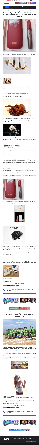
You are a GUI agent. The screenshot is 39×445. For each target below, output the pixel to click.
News (8, 6)
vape (16, 283)
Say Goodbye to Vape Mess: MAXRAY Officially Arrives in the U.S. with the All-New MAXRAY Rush (6, 303)
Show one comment (19, 293)
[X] (8, 290)
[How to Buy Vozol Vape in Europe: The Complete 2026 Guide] (24, 300)
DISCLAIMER (32, 289)
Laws (18, 6)
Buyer (14, 6)
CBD (16, 6)
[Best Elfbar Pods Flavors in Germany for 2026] (15, 300)
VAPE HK (8, 288)
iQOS (18, 283)
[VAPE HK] (7, 3)
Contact (25, 6)
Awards (21, 6)
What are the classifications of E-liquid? (7, 164)
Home (3, 6)
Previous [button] (15, 3)
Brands (6, 6)
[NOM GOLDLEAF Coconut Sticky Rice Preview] (32, 300)
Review (12, 6)
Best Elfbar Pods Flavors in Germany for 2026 (16, 0)
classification (22, 283)
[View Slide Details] (19, 308)
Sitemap (23, 6)
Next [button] (34, 3)
